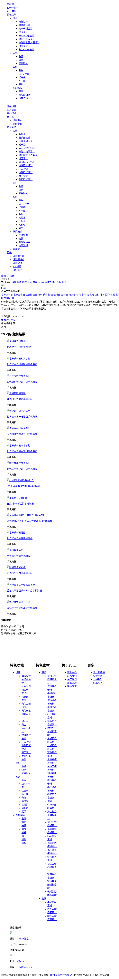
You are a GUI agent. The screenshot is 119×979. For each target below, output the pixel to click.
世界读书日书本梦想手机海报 (22, 451)
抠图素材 (52, 919)
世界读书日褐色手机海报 (20, 347)
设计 (15, 18)
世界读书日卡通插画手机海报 (22, 416)
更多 (9, 252)
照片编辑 (17, 88)
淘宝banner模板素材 (51, 804)
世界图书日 (19, 294)
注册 (12, 275)
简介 (107, 294)
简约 (97, 294)
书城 (112, 294)
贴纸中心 (17, 124)
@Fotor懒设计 (24, 938)
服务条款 (72, 683)
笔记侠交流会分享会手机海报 (22, 608)
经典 (11, 298)
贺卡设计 (23, 32)
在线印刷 (11, 113)
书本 (81, 294)
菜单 (21, 228)
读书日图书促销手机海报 (20, 399)
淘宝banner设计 (26, 49)
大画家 (16, 249)
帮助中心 (72, 672)
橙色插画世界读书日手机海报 (22, 469)
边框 (21, 60)
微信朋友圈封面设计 (29, 42)
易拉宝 (22, 217)
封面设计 (23, 46)
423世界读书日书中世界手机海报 (24, 486)
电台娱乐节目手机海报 (18, 556)
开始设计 (11, 106)
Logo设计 (23, 169)
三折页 (22, 221)
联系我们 (72, 676)
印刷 (15, 67)
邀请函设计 (24, 25)
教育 (91, 294)
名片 (21, 70)
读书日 (56, 294)
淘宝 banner (38, 282)
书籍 (86, 294)
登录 (3, 275)
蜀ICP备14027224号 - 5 (60, 975)
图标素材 (52, 916)
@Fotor (20, 961)
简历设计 (23, 176)
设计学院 (11, 11)
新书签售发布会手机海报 (20, 573)
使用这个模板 (8, 320)
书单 (40, 294)
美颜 (21, 91)
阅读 (50, 294)
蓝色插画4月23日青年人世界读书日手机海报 (29, 521)
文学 (6, 298)
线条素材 (52, 909)
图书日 (64, 294)
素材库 (10, 4)
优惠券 (22, 77)
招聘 (24, 282)
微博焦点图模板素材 (52, 884)
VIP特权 (17, 266)
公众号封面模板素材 (52, 679)
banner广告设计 (26, 35)
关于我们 (72, 679)
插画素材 (52, 912)
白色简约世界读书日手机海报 (22, 382)
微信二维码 (50, 282)
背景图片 (23, 63)
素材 (15, 53)
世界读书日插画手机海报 (20, 538)
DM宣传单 (24, 74)
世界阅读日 (31, 294)
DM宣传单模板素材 (52, 731)
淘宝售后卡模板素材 (52, 815)
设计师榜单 (18, 259)
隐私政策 (72, 686)
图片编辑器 (24, 95)
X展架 (22, 224)
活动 (29, 282)
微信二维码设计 (27, 39)
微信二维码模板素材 (52, 867)
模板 (44, 672)
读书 (45, 294)
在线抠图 (23, 235)
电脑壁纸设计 (26, 172)
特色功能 (11, 14)
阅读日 (71, 294)
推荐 (102, 294)
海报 (21, 84)
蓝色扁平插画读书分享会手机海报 (24, 590)
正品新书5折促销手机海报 (20, 503)
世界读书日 (7, 294)
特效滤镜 (23, 98)
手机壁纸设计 (26, 179)
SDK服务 (17, 270)
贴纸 (21, 56)
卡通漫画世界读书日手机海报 (22, 434)
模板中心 (17, 120)
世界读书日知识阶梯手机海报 (22, 364)
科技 (19, 282)
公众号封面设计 (27, 28)
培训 (14, 282)
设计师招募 (13, 8)
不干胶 (22, 81)
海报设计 (23, 21)
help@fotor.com (24, 967)
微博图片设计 (26, 165)
